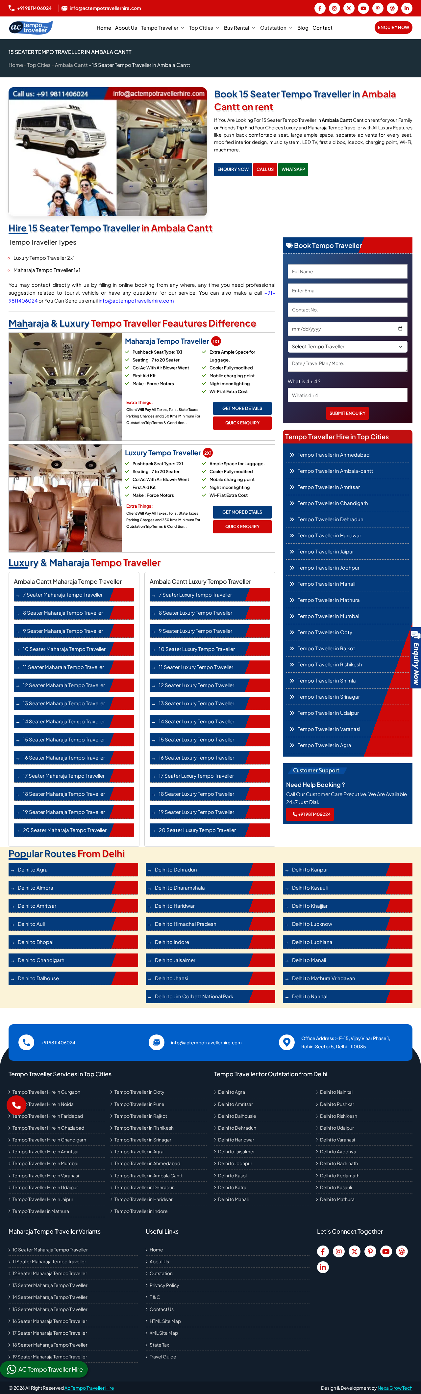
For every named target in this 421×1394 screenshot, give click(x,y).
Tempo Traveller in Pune (139, 1104)
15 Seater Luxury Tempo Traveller (196, 739)
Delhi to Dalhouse (38, 978)
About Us (126, 27)
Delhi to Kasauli (310, 887)
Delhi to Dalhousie (237, 1116)
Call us (265, 169)
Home (104, 27)
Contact (322, 27)
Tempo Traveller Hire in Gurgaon (46, 1092)
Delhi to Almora (35, 887)
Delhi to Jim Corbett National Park (194, 996)
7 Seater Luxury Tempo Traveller (195, 594)
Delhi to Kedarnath (339, 1175)
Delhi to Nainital (336, 1092)
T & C (155, 1297)
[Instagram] (334, 8)
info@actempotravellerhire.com (136, 300)
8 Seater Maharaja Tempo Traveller (63, 612)
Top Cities (201, 27)
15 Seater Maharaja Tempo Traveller (64, 739)
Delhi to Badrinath (339, 1163)
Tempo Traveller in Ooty (325, 632)
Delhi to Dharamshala (180, 887)
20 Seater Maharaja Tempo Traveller (65, 830)
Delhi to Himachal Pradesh (185, 924)
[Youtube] (363, 8)
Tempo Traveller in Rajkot (326, 648)
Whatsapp (293, 169)
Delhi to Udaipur (337, 1128)
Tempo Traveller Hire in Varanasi (45, 1175)
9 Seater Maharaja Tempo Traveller (63, 631)
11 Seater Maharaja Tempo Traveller (63, 667)
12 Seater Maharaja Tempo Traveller (64, 685)
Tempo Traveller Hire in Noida (43, 1104)
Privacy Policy (164, 1285)
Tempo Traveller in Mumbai (328, 616)
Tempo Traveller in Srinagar (329, 696)
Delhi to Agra (33, 869)
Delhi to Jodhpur (235, 1163)
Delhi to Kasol (232, 1175)
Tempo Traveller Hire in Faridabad (47, 1116)
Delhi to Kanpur (310, 869)
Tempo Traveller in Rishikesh (330, 664)
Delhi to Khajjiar (310, 905)
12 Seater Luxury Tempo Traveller (196, 685)
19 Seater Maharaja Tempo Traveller (64, 812)
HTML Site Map (165, 1321)
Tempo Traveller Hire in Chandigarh (49, 1139)
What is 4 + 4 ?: (305, 381)
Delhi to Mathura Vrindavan (323, 978)
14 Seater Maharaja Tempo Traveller (64, 721)
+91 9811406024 (314, 814)
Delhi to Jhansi (171, 978)
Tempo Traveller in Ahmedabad (334, 454)
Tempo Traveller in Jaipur (326, 551)
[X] (349, 8)
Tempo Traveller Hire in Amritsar (45, 1151)
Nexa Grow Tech (395, 1388)
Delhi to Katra (232, 1187)
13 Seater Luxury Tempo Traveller (196, 703)
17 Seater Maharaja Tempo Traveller (64, 775)
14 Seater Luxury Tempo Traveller (196, 721)
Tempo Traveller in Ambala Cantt (148, 1175)
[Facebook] (320, 8)
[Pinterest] (378, 8)
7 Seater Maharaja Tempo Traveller (63, 594)
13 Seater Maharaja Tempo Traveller (64, 703)
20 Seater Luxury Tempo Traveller (197, 830)
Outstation (273, 27)
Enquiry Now (393, 27)
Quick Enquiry (242, 422)
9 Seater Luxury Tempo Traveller (195, 631)
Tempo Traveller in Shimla (327, 680)
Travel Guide (163, 1356)
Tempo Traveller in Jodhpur (328, 567)
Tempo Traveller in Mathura (329, 600)
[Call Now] (16, 1105)
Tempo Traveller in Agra (324, 745)
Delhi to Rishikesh (338, 1116)
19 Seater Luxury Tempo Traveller (196, 812)
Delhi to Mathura (337, 1199)
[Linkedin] (406, 8)
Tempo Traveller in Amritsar (329, 487)
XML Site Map (164, 1333)
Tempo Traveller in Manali (326, 583)
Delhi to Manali (309, 960)
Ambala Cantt (71, 65)
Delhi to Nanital (309, 996)
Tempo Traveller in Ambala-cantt (335, 471)
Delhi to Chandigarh (41, 960)
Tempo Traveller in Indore (141, 1211)
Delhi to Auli (31, 924)
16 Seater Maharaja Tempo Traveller (64, 757)
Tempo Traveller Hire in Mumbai (45, 1163)
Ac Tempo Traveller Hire (89, 1388)
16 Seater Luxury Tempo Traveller (196, 757)
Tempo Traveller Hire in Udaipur (45, 1187)
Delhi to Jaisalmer (175, 960)
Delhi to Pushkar (337, 1104)
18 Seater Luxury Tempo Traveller (196, 794)
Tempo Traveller (159, 27)
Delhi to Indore (172, 942)
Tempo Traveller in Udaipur (328, 713)
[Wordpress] (392, 8)
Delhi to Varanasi (337, 1139)
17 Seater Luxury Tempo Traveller (196, 775)
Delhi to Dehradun (176, 869)
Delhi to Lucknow (312, 924)
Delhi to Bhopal (35, 942)
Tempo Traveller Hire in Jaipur (42, 1199)
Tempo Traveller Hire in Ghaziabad (48, 1128)
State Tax (159, 1345)
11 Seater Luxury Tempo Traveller (196, 667)
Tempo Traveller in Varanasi (329, 729)
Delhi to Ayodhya (338, 1151)
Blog (303, 27)
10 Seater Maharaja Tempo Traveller (64, 649)
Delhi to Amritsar (37, 905)
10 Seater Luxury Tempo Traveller (197, 649)
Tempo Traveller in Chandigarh (333, 503)
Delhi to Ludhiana (312, 942)
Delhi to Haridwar (175, 905)
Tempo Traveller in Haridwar (329, 535)
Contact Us (162, 1309)
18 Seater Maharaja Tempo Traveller (64, 794)
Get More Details (242, 408)
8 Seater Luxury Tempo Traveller (195, 612)
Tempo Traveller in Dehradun (330, 519)
